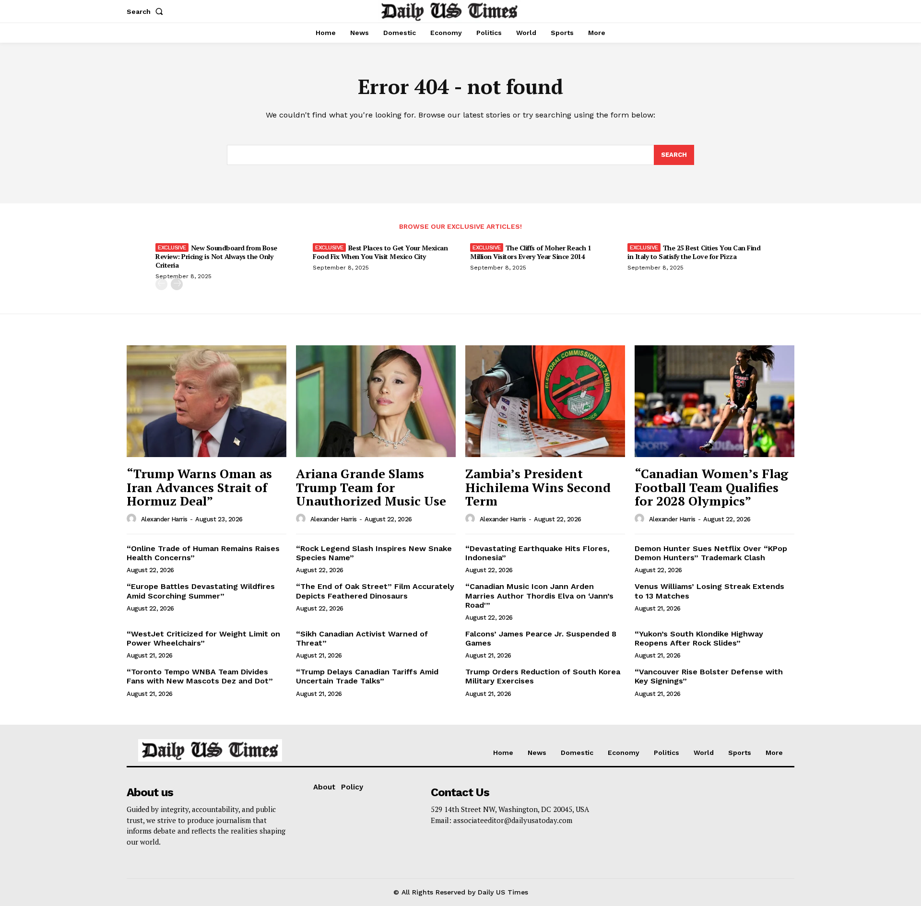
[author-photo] (133, 519)
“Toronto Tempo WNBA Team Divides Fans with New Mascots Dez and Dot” (200, 676)
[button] (147, 11)
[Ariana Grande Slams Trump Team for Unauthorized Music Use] (376, 401)
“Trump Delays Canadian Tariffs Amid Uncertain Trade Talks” (367, 676)
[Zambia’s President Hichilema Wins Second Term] (545, 401)
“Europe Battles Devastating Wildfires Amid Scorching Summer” (201, 591)
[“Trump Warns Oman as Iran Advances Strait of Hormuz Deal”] (206, 401)
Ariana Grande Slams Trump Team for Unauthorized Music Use (371, 487)
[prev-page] (161, 284)
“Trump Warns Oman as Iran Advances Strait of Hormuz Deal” (199, 487)
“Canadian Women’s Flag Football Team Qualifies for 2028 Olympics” (711, 487)
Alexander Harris (164, 519)
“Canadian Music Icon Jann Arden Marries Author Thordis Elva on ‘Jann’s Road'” (539, 595)
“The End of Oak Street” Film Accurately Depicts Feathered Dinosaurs (375, 591)
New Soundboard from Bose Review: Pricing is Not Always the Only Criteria (216, 256)
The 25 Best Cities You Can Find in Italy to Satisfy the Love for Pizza (693, 252)
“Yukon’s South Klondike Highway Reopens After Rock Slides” (699, 638)
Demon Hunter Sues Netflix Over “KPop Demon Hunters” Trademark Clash (711, 553)
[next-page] (177, 284)
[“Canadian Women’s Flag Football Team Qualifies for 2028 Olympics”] (714, 401)
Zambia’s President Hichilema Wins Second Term (538, 487)
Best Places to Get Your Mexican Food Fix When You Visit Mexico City (380, 252)
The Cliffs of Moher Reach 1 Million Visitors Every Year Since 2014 (530, 252)
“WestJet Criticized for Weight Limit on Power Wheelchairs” (203, 638)
